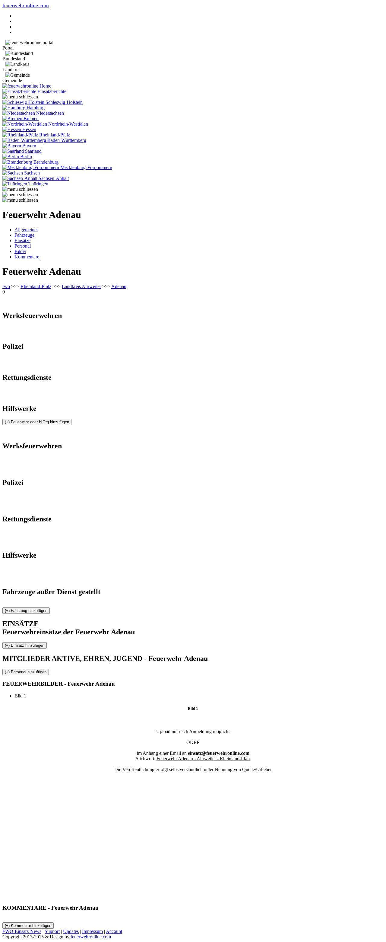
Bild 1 (22, 695)
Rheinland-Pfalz (36, 286)
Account (114, 931)
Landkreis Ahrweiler (81, 286)
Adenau (118, 286)
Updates (71, 931)
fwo (6, 286)
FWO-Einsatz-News (21, 931)
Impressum (92, 931)
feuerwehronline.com (25, 5)
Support (52, 931)
